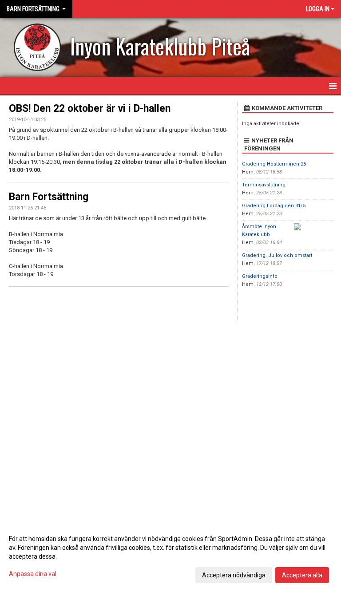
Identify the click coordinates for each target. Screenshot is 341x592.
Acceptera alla (302, 575)
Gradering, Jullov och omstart (277, 255)
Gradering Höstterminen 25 (274, 164)
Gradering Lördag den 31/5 (273, 206)
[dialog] (170, 556)
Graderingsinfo (260, 276)
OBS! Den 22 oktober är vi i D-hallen (89, 108)
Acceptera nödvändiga (234, 575)
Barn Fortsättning (48, 197)
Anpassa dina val (32, 573)
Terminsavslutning (263, 185)
